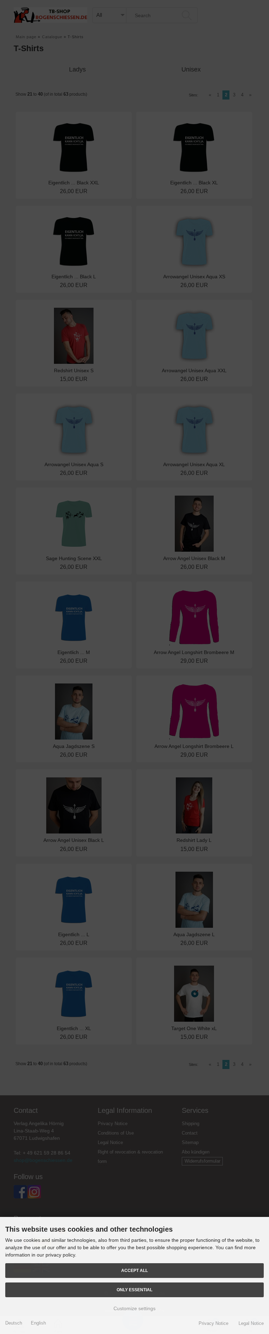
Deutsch (13, 1323)
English (38, 1323)
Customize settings (134, 1308)
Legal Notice (251, 1323)
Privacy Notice (213, 1323)
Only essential (134, 1289)
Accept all (134, 1270)
